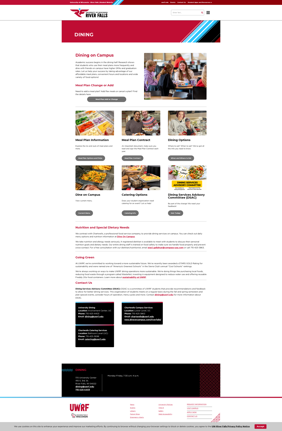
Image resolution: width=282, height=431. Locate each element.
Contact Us (181, 2)
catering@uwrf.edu (95, 339)
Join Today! (175, 213)
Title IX (161, 408)
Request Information (196, 404)
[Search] (202, 12)
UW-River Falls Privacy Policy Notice (231, 426)
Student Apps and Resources (199, 2)
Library (133, 411)
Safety (161, 411)
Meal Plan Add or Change (107, 99)
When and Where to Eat (181, 158)
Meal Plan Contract (133, 158)
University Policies (166, 404)
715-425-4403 (82, 390)
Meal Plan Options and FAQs (90, 158)
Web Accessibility (165, 414)
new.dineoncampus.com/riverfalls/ (142, 319)
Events (172, 2)
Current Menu (84, 213)
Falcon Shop (135, 414)
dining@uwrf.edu (164, 295)
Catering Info (130, 213)
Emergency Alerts (137, 417)
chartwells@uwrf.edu (142, 316)
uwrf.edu (164, 2)
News (132, 404)
